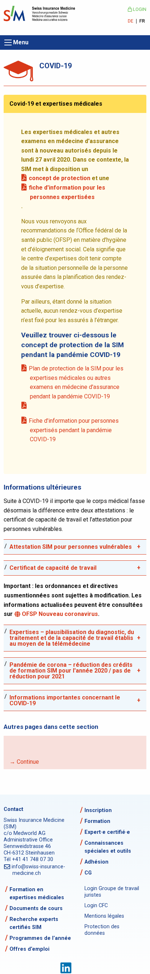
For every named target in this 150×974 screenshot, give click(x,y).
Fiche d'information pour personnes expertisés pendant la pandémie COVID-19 (74, 430)
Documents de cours (36, 908)
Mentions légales (104, 916)
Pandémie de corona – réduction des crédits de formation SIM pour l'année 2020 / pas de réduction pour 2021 (71, 670)
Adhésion (96, 862)
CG (88, 873)
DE (130, 21)
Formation (97, 821)
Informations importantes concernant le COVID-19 (64, 700)
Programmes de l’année (40, 938)
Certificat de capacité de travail (52, 567)
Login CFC (96, 905)
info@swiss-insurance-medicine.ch (38, 870)
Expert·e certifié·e (107, 832)
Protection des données (101, 930)
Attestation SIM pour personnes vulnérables (70, 546)
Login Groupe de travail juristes (111, 891)
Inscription (98, 810)
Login (139, 9)
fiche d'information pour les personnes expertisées (67, 192)
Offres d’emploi (29, 949)
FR (142, 21)
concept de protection (60, 178)
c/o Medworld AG (25, 833)
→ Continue (24, 761)
